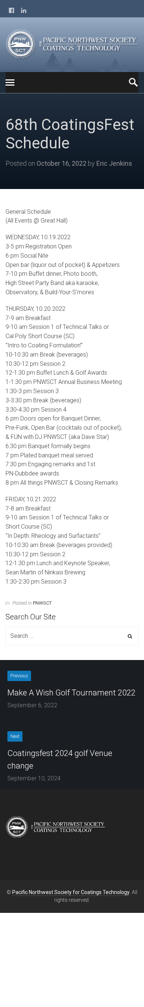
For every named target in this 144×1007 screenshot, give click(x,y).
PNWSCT (42, 603)
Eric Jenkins (114, 163)
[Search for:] (72, 636)
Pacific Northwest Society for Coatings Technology (71, 892)
